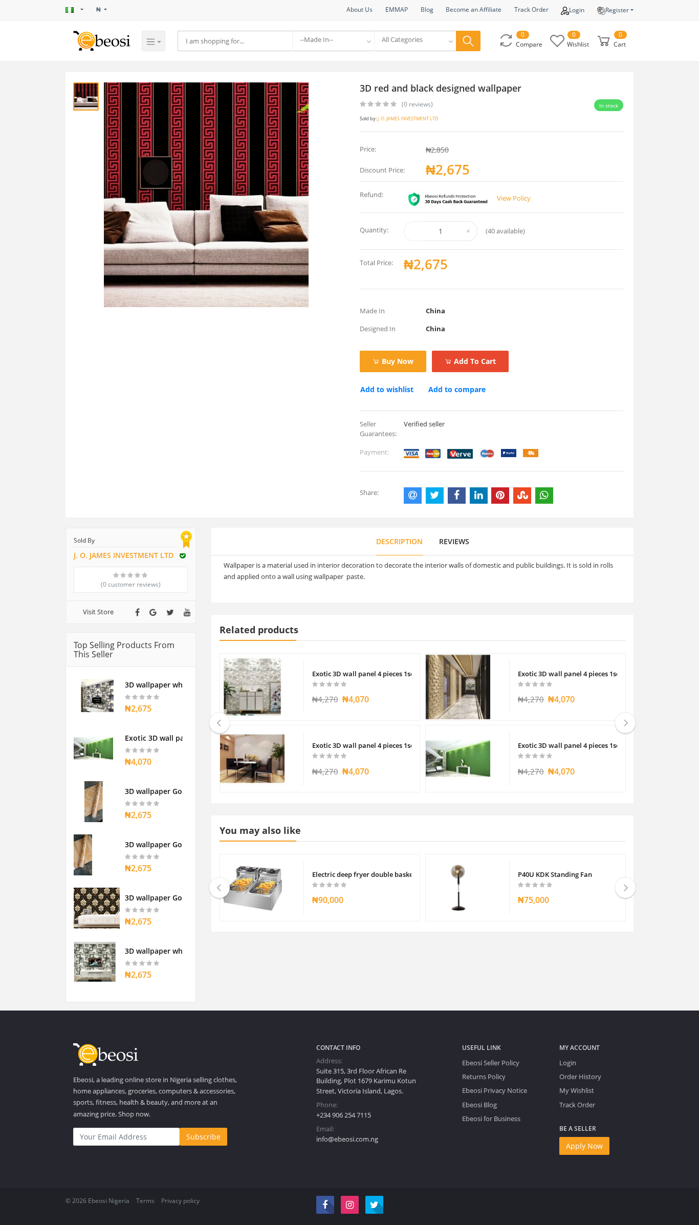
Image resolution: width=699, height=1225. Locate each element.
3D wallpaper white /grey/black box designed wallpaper (154, 951)
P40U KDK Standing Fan (555, 874)
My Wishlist (576, 1090)
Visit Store (98, 611)
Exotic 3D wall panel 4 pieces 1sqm (154, 738)
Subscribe (203, 1137)
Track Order (531, 9)
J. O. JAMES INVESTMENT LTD (408, 118)
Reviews (454, 541)
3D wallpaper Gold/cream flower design (154, 791)
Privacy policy (180, 1200)
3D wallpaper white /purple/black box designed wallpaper (154, 685)
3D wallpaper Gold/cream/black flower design (154, 897)
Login (576, 10)
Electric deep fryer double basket (362, 874)
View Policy (514, 198)
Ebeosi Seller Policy (490, 1062)
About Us (359, 9)
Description (399, 541)
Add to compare (457, 389)
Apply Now (584, 1146)
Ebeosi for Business (491, 1118)
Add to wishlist (386, 389)
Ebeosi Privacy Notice (494, 1090)
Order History (580, 1076)
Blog (427, 9)
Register (617, 10)
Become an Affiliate (473, 9)
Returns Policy (484, 1076)
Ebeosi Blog (479, 1104)
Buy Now (396, 361)
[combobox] (333, 41)
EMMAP (396, 9)
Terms (145, 1200)
